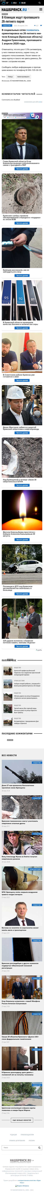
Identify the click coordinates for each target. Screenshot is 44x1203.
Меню (40, 9)
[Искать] (39, 1147)
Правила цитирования (17, 1140)
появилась (32, 30)
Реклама (32, 1140)
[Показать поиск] (39, 3)
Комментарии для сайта (33, 102)
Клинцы (10, 77)
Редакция (13, 1135)
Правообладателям (27, 1135)
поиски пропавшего (23, 77)
